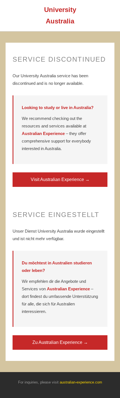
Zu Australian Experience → (60, 342)
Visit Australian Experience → (60, 179)
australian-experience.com (81, 382)
